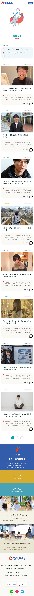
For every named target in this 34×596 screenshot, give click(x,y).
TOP (2, 565)
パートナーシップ (21, 52)
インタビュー (9, 52)
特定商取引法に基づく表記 (12, 575)
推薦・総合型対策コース (20, 568)
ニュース (23, 565)
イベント (16, 49)
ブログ (29, 565)
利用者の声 (17, 565)
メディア (7, 49)
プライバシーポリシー (19, 572)
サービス (7, 56)
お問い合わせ (23, 575)
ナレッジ (25, 49)
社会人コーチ (8, 565)
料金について (9, 568)
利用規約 (9, 572)
